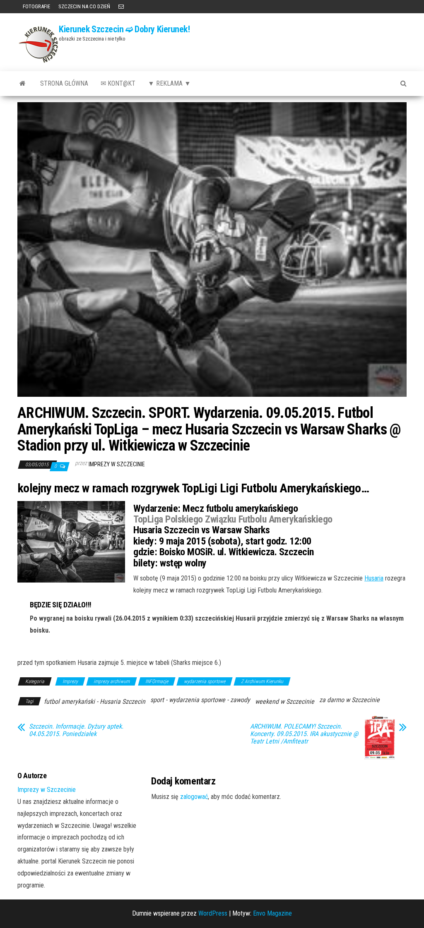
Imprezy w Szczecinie (117, 464)
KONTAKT (121, 6)
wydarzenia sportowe (204, 681)
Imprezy (70, 681)
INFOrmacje (156, 681)
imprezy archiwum (112, 681)
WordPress (212, 913)
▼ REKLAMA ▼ (169, 83)
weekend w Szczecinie (284, 701)
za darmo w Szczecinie (349, 700)
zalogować (194, 797)
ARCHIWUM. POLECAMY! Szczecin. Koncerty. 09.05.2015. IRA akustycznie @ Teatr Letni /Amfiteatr (304, 734)
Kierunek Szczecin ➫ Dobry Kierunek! (124, 29)
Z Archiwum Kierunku (262, 681)
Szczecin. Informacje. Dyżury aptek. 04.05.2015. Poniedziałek (76, 730)
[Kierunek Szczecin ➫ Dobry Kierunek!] (22, 83)
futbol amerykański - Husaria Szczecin (94, 701)
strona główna (64, 83)
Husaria (373, 578)
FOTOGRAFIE (36, 6)
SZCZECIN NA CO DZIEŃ (84, 6)
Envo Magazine (272, 913)
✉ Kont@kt (118, 83)
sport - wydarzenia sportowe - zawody (200, 700)
